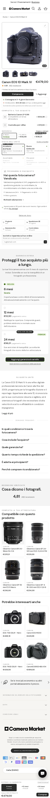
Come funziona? (43, 782)
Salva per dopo (25, 215)
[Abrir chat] (42, 773)
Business (36, 2)
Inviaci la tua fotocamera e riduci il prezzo (20, 89)
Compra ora (17, 94)
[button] (45, 9)
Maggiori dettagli (42, 131)
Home (5, 17)
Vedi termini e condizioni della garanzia (25, 364)
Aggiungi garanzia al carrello (25, 359)
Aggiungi (42, 94)
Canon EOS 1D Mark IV (18, 17)
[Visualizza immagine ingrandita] (45, 25)
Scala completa (42, 142)
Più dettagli (13, 208)
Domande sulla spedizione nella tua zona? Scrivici (22, 106)
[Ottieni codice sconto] (45, 241)
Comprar (42, 794)
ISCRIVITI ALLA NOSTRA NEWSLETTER (25, 750)
